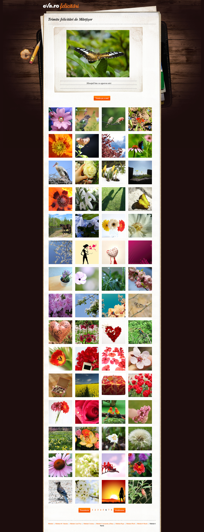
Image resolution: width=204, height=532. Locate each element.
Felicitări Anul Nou (75, 524)
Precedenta (84, 510)
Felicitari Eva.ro (61, 6)
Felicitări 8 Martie (142, 524)
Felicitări (50, 524)
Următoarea (119, 510)
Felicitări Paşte (120, 524)
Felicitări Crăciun (89, 524)
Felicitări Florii (130, 524)
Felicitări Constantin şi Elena (104, 524)
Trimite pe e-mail (102, 98)
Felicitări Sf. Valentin (61, 524)
